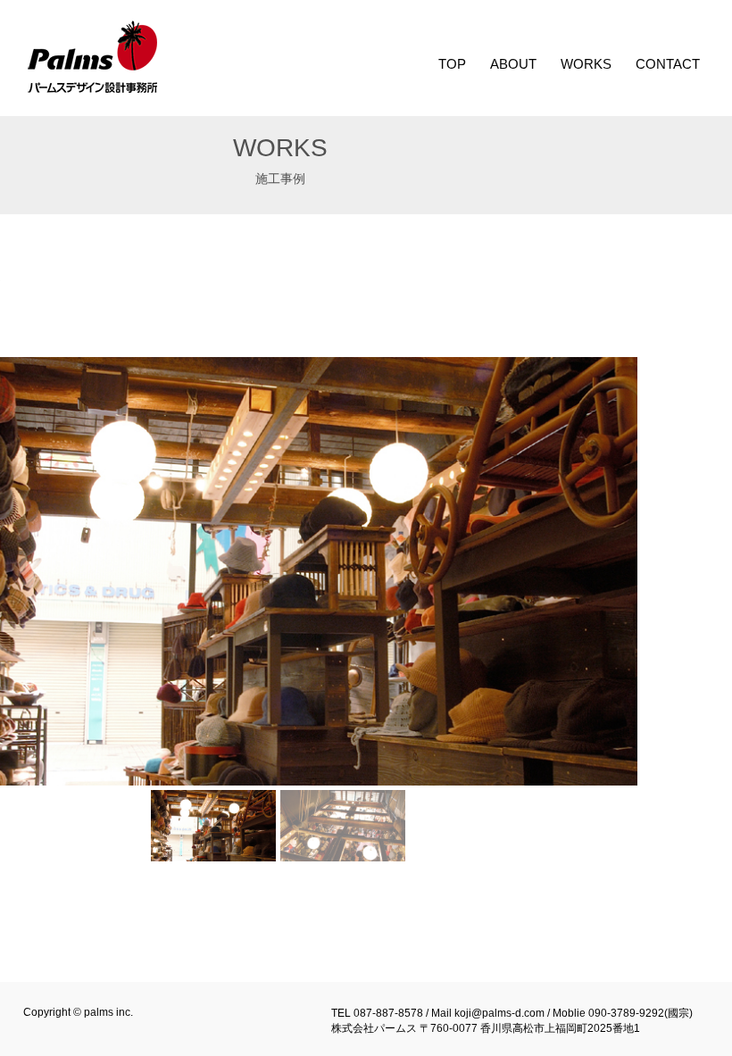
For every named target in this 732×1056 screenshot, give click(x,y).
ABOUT (513, 63)
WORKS (586, 63)
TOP (452, 63)
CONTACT (668, 63)
